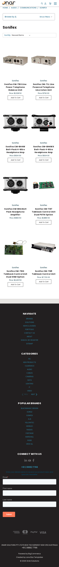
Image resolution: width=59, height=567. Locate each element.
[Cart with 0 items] (50, 3)
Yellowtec (29, 422)
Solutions (29, 322)
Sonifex (29, 415)
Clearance (29, 366)
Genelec (29, 426)
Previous (4, 564)
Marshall (29, 437)
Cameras (29, 376)
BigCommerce (34, 553)
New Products (29, 362)
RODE (29, 440)
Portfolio (29, 329)
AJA (29, 419)
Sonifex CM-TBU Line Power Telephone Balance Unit (15, 87)
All (29, 359)
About (29, 336)
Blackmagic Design (29, 408)
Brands (29, 319)
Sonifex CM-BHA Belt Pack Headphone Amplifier (15, 212)
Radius (30, 430)
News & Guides (29, 326)
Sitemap (29, 343)
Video (29, 391)
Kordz (29, 412)
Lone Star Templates (34, 557)
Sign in (24, 340)
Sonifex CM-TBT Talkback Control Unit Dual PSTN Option (43, 212)
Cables (29, 373)
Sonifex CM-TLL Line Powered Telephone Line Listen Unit (43, 87)
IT (29, 387)
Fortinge (29, 433)
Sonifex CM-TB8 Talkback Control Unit (43, 272)
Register (34, 340)
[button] (29, 16)
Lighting (29, 383)
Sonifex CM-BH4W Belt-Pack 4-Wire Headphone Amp (15, 149)
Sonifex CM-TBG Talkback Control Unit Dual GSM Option (15, 274)
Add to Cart (15, 97)
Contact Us (29, 333)
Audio (29, 369)
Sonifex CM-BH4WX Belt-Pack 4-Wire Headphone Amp (43, 149)
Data (29, 380)
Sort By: (7, 35)
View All (29, 444)
